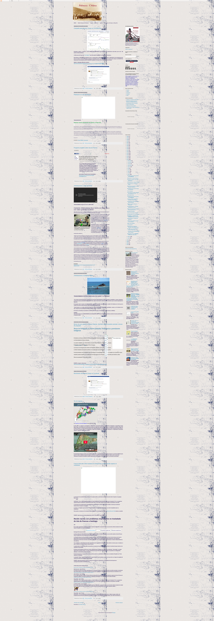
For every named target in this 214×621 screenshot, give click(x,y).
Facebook (128, 92)
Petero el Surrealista (130, 104)
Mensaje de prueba (131, 211)
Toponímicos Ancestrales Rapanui (81, 423)
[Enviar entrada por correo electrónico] (94, 88)
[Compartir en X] (98, 88)
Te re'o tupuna (78, 401)
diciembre (130, 160)
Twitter (127, 91)
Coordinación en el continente (133, 214)
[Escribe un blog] (97, 88)
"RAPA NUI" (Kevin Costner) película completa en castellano (134, 307)
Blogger (113, 612)
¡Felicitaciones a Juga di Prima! (83, 185)
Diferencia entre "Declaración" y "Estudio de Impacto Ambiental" (135, 273)
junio (129, 169)
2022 (128, 142)
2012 (128, 157)
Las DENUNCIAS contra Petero (134, 339)
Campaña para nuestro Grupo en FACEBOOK (87, 28)
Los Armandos (83, 242)
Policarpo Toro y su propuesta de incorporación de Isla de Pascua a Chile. (135, 322)
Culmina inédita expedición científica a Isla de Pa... (132, 199)
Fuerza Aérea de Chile (111, 511)
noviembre (130, 162)
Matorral (87, 244)
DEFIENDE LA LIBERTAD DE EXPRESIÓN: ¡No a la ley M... (133, 216)
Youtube (128, 94)
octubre (129, 163)
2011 (128, 159)
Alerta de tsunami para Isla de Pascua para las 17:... (133, 209)
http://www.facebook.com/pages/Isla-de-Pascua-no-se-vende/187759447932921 (89, 63)
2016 (128, 151)
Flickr (127, 95)
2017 (128, 150)
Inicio (99, 602)
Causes (127, 90)
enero (129, 238)
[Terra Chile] (76, 590)
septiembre (130, 165)
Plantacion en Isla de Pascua (82, 94)
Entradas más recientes (78, 602)
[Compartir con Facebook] (99, 88)
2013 (128, 156)
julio (128, 168)
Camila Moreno (79, 243)
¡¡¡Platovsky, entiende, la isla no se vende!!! (132, 221)
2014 (128, 154)
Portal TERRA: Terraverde (83, 140)
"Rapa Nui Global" (134, 331)
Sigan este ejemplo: (131, 223)
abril (128, 172)
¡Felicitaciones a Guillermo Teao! (83, 275)
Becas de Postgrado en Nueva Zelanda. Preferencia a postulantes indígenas (97, 330)
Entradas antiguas (119, 602)
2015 (128, 153)
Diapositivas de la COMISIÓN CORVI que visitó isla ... (132, 234)
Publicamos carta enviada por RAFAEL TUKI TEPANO (135, 358)
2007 (128, 244)
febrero (129, 236)
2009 (128, 241)
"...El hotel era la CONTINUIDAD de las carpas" (133, 232)
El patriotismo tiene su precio (132, 103)
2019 (128, 147)
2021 (128, 144)
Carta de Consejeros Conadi (132, 212)
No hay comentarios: (89, 88)
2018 (128, 148)
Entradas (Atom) (82, 604)
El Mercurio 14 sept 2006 (131, 105)
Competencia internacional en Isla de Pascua (133, 202)
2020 (128, 145)
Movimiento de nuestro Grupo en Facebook (86, 373)
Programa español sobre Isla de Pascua (85, 148)
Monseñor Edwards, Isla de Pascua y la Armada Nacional (131, 101)
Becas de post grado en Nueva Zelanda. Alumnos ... (133, 186)
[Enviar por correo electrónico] (96, 88)
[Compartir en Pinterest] (100, 88)
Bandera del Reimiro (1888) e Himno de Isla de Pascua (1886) (135, 349)
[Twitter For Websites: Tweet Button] (121, 332)
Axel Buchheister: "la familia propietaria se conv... (132, 207)
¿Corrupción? (130, 224)
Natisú (102, 243)
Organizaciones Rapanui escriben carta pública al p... (133, 227)
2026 (128, 136)
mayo (129, 171)
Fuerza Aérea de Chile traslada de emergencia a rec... (133, 193)
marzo (129, 174)
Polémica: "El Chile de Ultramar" (132, 99)
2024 (128, 139)
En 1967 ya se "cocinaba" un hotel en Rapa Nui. (132, 229)
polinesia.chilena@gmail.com (131, 248)
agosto (129, 166)
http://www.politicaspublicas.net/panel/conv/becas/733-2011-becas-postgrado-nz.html (90, 364)
